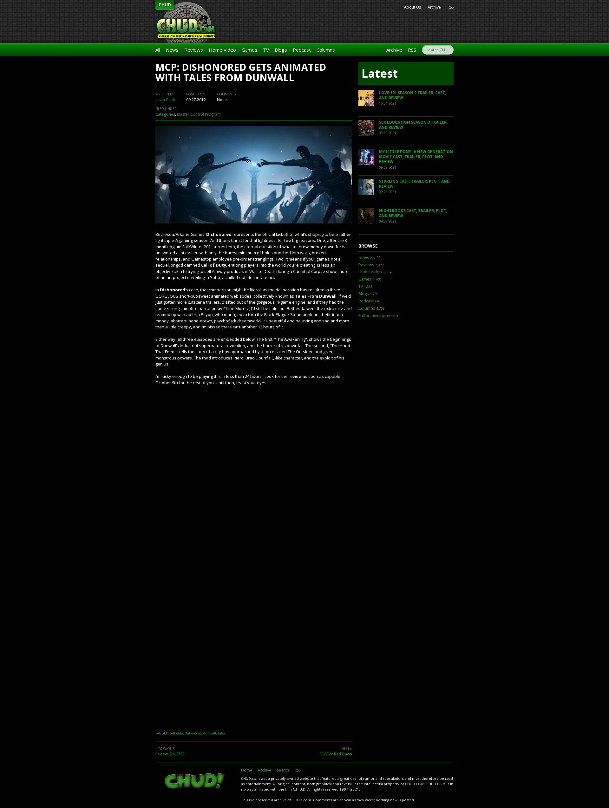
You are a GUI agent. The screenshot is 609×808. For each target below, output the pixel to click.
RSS (451, 7)
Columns (326, 50)
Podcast (302, 50)
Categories (165, 114)
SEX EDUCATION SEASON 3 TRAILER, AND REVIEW (413, 125)
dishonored (193, 733)
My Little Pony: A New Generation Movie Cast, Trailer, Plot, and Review (416, 156)
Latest (380, 73)
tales (221, 733)
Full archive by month (378, 315)
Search (283, 770)
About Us (412, 7)
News (172, 50)
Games (249, 50)
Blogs (281, 50)
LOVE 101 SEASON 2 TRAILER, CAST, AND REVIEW (412, 95)
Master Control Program (199, 114)
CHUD (165, 5)
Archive (434, 7)
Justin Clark (165, 99)
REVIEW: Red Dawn (335, 754)
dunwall (209, 733)
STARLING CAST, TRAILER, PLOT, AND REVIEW (414, 183)
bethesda (176, 733)
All (157, 50)
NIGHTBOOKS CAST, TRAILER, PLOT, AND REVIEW (413, 213)
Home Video (222, 50)
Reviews (193, 50)
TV (266, 50)
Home (246, 770)
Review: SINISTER (170, 754)
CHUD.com (195, 781)
